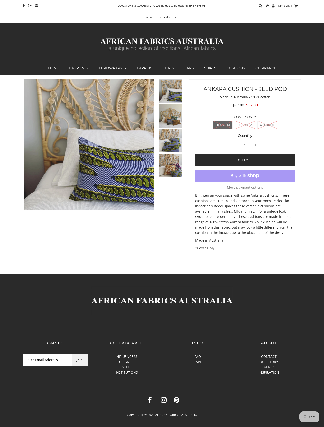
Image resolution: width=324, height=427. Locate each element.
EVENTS (126, 367)
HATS (169, 68)
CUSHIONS (236, 68)
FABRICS (76, 68)
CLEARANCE (265, 68)
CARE (198, 361)
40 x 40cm (267, 125)
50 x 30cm (245, 125)
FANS (189, 68)
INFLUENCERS (126, 356)
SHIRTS (210, 68)
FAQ (197, 356)
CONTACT (269, 356)
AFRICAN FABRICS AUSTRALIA (176, 415)
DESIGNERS (126, 361)
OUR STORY (268, 361)
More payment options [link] (245, 187)
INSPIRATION (269, 372)
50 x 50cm (222, 125)
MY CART (289, 6)
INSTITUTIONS (126, 372)
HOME (53, 68)
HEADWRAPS (110, 68)
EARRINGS (146, 68)
